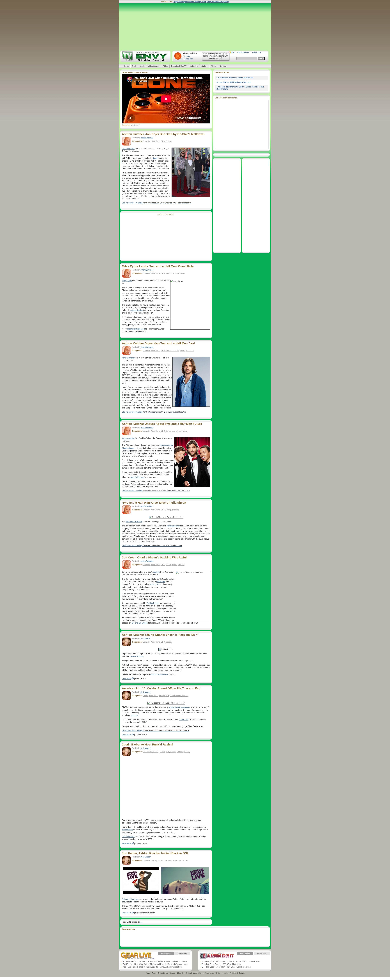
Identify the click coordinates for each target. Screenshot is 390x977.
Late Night (155, 860)
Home (126, 66)
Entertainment (163, 973)
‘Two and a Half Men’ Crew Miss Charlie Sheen (154, 502)
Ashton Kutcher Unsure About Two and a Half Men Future (162, 423)
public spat (160, 582)
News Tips (256, 52)
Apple (142, 66)
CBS (163, 141)
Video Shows (197, 973)
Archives (233, 973)
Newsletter (244, 52)
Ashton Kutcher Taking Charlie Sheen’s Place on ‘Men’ (160, 634)
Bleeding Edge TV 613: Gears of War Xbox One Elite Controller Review (231, 961)
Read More (126, 679)
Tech (134, 66)
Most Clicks (182, 953)
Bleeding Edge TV (178, 66)
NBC (162, 860)
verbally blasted (137, 477)
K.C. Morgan (146, 638)
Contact (223, 66)
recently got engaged (136, 329)
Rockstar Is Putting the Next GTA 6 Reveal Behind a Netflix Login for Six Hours (155, 961)
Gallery (204, 66)
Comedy (146, 141)
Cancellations (171, 431)
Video (186, 752)
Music (145, 696)
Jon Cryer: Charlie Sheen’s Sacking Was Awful (154, 557)
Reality (162, 696)
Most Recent (166, 953)
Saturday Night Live (173, 860)
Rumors (175, 510)
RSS (233, 52)
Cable (162, 752)
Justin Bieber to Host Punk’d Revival (147, 744)
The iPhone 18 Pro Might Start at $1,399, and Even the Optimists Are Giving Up (155, 964)
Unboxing (194, 66)
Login (188, 56)
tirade (155, 158)
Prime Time (155, 141)
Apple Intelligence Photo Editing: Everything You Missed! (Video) (201, 2)
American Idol (175, 696)
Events (188, 973)
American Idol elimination (179, 707)
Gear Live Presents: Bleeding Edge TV (217, 956)
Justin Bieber (127, 830)
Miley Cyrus (127, 281)
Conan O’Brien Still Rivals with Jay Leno (233, 82)
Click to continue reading (156, 203)
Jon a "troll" (154, 584)
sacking (156, 572)
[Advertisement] (195, 27)
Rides (165, 66)
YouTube (134, 125)
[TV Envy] (145, 56)
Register (189, 59)
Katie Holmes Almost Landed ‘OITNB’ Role (234, 78)
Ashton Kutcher (128, 149)
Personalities (209, 973)
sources (134, 715)
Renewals (190, 350)
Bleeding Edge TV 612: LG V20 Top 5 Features (221, 964)
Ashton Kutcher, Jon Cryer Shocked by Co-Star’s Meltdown (163, 134)
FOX (167, 696)
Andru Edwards (147, 138)
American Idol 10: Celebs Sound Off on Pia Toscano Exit (161, 688)
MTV (167, 752)
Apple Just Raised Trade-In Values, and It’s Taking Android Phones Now (152, 967)
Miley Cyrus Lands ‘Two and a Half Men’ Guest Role (158, 266)
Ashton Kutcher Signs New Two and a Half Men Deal (158, 343)
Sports (172, 973)
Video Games (154, 66)
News (182, 273)
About (213, 66)
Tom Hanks (183, 719)
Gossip (168, 141)
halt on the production (159, 674)
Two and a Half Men (134, 522)
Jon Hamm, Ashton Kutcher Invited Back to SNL (155, 853)
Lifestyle (180, 973)
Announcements (172, 273)
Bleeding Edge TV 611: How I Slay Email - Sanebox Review (226, 967)
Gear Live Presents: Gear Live (137, 956)
